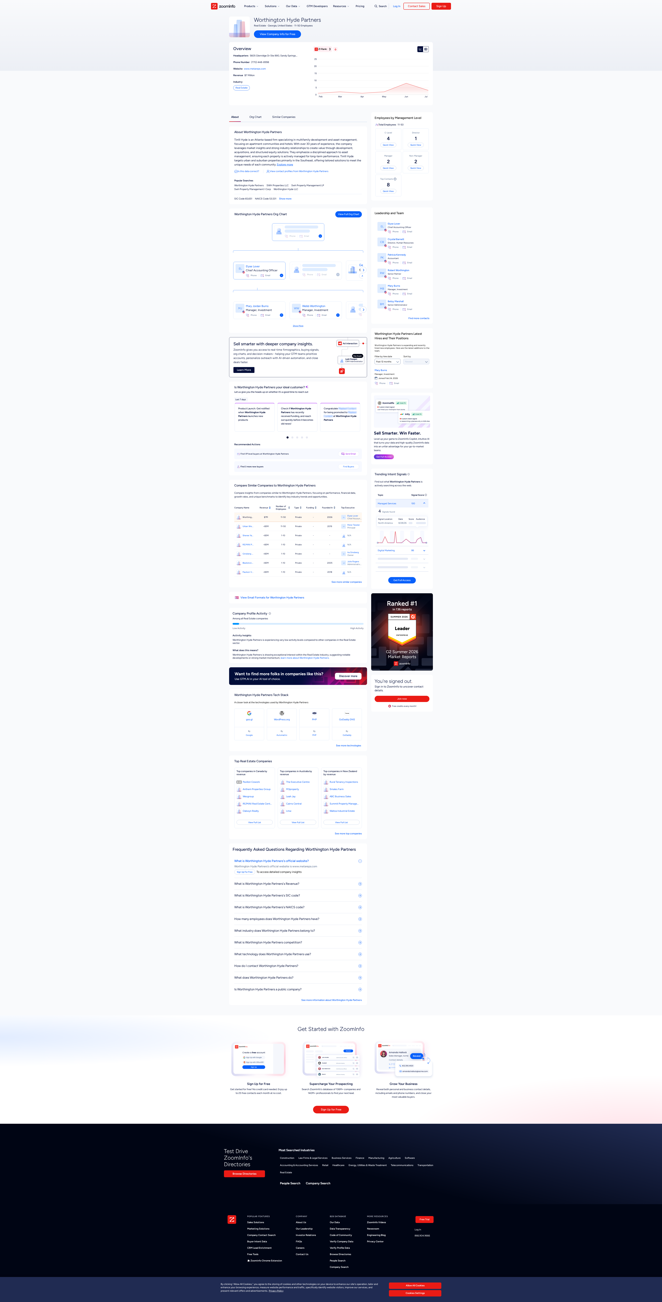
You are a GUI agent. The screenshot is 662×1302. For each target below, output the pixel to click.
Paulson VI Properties (248, 572)
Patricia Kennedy (397, 254)
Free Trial (424, 1219)
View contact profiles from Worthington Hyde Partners (299, 171)
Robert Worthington (398, 270)
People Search (290, 1183)
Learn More (244, 370)
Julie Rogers (353, 561)
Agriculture (394, 1158)
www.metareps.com (255, 68)
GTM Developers (317, 6)
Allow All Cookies (415, 1285)
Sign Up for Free (331, 1109)
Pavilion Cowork (251, 782)
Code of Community (341, 1235)
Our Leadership (304, 1228)
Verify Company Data (341, 1241)
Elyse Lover (253, 266)
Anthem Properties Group (256, 789)
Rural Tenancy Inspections (344, 782)
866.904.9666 (422, 1235)
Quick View (388, 145)
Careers (300, 1247)
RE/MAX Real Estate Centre (257, 803)
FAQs (299, 1241)
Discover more (348, 676)
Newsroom (373, 1228)
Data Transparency (340, 1228)
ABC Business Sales (340, 796)
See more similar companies (347, 582)
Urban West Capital (248, 526)
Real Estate (241, 87)
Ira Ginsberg (353, 552)
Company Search (318, 1183)
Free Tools (252, 1254)
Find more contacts (418, 318)
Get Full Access (384, 457)
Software (410, 1158)
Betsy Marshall (396, 301)
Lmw (288, 811)
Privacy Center (375, 1241)
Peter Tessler (353, 525)
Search (383, 6)
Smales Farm (337, 789)
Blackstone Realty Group (248, 563)
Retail (325, 1165)
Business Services (342, 1158)
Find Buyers (348, 466)
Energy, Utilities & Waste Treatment (368, 1165)
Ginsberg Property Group (248, 554)
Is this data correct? (248, 171)
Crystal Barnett (396, 239)
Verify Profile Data (340, 1247)
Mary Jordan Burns (257, 306)
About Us (301, 1222)
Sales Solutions (255, 1222)
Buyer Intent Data (257, 1241)
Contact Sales (416, 6)
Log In (396, 6)
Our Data (335, 1222)
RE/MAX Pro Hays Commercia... (248, 544)
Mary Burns (394, 285)
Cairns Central (294, 803)
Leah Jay (290, 796)
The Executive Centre (298, 782)
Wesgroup (248, 796)
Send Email (350, 454)
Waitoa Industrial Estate (342, 811)
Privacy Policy (276, 1290)
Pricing (360, 6)
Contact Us (302, 1254)
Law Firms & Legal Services (313, 1158)
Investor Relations (306, 1235)
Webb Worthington (313, 306)
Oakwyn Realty (251, 811)
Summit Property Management (344, 803)
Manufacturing (376, 1158)
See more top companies (348, 833)
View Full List (254, 822)
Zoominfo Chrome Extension (266, 1260)
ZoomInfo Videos (376, 1222)
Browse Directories (244, 1173)
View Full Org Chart (348, 214)
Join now (402, 698)
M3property (292, 789)
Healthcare (338, 1165)
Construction (287, 1158)
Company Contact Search (261, 1235)
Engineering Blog (376, 1235)
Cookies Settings (415, 1293)
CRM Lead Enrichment (259, 1247)
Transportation (425, 1165)
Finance (360, 1158)
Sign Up (441, 6)
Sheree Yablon (248, 535)
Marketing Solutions (258, 1228)
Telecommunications (402, 1165)
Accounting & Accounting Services (299, 1165)
